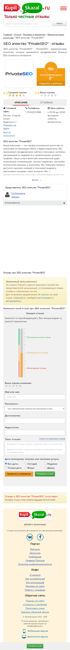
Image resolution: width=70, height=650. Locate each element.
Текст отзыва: (13, 439)
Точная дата (14, 468)
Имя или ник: (12, 392)
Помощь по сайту (35, 600)
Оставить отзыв (35, 646)
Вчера (30, 468)
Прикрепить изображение (19, 474)
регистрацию (45, 297)
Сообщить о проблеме (35, 604)
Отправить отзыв (45, 474)
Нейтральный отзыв (37, 352)
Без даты (12, 464)
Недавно (52, 464)
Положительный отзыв (39, 337)
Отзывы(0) (46, 102)
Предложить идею (35, 608)
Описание (21, 102)
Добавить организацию (35, 524)
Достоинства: (13, 415)
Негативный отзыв (36, 368)
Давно (51, 468)
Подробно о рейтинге (50, 83)
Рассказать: (12, 403)
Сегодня (32, 464)
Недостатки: (12, 427)
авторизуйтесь (13, 301)
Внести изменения (9, 134)
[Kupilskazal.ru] (26, 10)
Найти (59, 23)
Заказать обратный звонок (35, 612)
